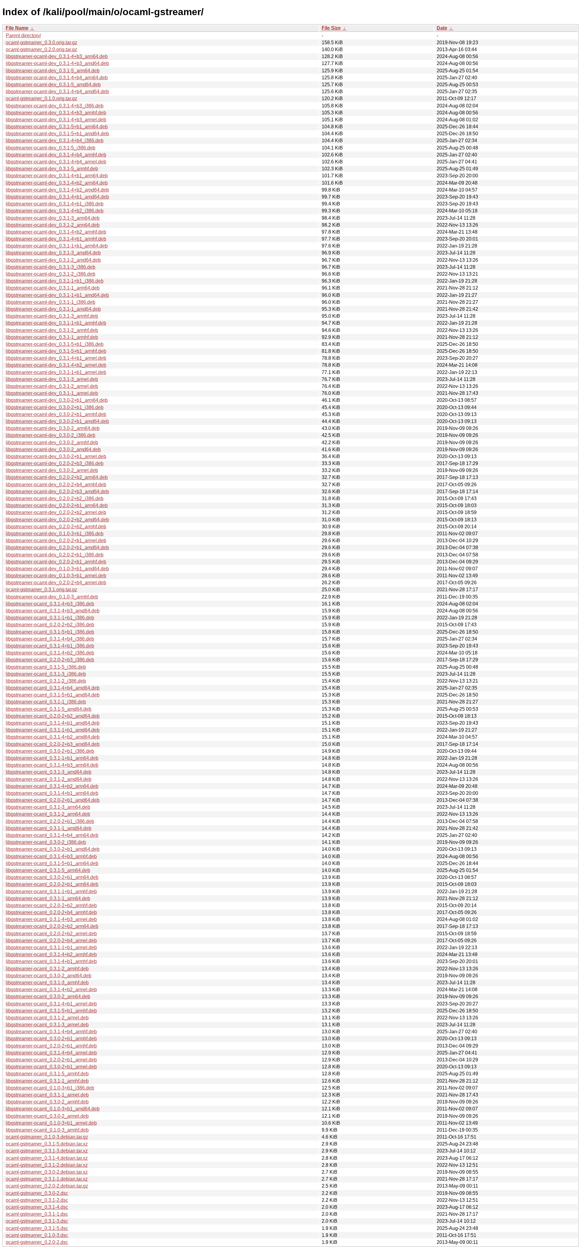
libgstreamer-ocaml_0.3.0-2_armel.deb (47, 1116)
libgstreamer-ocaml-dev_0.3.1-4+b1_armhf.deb (56, 238)
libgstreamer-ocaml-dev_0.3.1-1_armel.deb (52, 393)
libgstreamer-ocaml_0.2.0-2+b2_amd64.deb (53, 716)
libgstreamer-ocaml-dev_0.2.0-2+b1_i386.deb (54, 554)
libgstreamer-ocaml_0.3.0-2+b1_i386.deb (50, 751)
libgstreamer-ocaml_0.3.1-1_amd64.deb (48, 828)
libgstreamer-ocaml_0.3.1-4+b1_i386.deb (50, 645)
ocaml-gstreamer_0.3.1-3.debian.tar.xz (47, 1150)
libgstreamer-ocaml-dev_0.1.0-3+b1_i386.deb (54, 533)
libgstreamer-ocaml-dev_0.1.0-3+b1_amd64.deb (57, 568)
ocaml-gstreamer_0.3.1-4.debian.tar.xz (47, 1158)
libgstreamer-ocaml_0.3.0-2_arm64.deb (48, 996)
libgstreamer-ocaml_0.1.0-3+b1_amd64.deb (53, 1108)
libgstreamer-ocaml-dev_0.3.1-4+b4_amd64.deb (57, 91)
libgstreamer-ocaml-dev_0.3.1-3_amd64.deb (53, 252)
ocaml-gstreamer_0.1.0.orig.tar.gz (41, 98)
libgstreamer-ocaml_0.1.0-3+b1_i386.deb (50, 1087)
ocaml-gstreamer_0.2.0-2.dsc (37, 1242)
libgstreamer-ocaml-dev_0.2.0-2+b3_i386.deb (54, 463)
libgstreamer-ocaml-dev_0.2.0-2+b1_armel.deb (56, 540)
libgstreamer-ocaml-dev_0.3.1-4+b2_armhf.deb (56, 231)
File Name (17, 28)
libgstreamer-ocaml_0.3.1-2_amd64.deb (48, 779)
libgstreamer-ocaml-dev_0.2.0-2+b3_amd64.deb (57, 491)
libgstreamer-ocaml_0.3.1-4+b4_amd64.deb (53, 687)
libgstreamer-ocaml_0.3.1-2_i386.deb (46, 681)
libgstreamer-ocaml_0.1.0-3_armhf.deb (47, 1130)
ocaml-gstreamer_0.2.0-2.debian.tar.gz (47, 1185)
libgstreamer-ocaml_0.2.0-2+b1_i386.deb (50, 821)
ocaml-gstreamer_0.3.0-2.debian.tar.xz (47, 1172)
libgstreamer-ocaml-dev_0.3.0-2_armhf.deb (52, 442)
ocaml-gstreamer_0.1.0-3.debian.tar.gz (47, 1136)
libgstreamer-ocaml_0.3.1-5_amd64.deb (48, 709)
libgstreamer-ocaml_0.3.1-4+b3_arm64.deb (52, 765)
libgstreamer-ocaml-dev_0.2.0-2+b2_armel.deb (56, 512)
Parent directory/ (23, 35)
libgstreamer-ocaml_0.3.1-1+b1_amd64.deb (53, 730)
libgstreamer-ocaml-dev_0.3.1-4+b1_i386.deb (54, 203)
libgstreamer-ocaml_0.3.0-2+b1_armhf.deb (51, 1038)
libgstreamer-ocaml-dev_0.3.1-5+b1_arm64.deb (57, 126)
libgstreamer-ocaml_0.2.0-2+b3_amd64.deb (53, 744)
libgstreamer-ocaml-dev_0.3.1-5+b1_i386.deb (54, 344)
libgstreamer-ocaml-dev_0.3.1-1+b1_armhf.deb (56, 323)
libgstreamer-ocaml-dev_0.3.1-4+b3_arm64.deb (57, 56)
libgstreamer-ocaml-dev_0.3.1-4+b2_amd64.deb (57, 189)
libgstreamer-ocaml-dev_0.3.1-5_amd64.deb (53, 84)
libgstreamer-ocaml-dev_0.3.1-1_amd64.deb (53, 309)
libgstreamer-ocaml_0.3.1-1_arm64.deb (48, 898)
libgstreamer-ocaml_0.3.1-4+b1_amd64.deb (53, 723)
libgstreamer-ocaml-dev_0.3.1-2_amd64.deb (53, 260)
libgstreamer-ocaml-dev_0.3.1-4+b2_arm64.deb (57, 182)
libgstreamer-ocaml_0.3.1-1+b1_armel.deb (51, 947)
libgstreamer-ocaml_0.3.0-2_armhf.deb (47, 1101)
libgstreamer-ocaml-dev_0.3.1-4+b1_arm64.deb (57, 175)
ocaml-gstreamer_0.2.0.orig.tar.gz (41, 49)
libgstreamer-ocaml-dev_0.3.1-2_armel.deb (52, 386)
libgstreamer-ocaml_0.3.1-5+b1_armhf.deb (51, 1010)
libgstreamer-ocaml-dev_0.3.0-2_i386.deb (50, 435)
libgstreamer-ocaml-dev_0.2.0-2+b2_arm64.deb (57, 477)
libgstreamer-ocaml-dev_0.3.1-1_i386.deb (50, 302)
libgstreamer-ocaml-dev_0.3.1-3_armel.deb (52, 379)
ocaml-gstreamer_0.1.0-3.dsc (37, 1235)
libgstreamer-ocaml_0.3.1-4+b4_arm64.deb (52, 835)
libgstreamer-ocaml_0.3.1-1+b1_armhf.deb (51, 891)
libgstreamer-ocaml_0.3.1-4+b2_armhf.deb (51, 954)
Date (442, 28)
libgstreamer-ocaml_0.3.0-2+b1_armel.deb (51, 1066)
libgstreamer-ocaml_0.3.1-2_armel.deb (47, 1017)
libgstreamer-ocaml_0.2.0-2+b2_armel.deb (51, 933)
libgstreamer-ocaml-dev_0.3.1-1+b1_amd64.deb (57, 295)
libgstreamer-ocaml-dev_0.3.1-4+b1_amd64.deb (57, 196)
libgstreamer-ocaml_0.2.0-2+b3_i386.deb (50, 659)
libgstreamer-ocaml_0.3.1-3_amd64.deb (48, 772)
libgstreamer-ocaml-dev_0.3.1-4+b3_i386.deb (54, 105)
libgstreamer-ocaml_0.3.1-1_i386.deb (46, 701)
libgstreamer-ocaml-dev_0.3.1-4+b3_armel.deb (56, 119)
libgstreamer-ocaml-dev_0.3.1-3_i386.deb (50, 267)
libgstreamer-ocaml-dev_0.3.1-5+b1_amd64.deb (57, 133)
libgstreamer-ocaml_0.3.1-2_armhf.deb (47, 968)
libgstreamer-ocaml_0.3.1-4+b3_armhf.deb (51, 856)
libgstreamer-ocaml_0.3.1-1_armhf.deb (47, 1080)
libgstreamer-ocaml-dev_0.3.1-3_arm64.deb (53, 218)
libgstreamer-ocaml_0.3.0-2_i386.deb (46, 842)
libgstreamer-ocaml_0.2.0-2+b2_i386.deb (50, 624)
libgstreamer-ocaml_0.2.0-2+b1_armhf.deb (51, 1045)
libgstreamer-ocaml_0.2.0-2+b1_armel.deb (51, 1059)
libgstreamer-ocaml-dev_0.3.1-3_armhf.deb (52, 316)
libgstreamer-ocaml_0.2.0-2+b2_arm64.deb (52, 926)
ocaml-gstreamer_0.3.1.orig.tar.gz (41, 589)
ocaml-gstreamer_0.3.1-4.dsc (37, 1207)
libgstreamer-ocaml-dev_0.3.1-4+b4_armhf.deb (56, 154)
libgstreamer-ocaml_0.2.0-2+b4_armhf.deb (51, 912)
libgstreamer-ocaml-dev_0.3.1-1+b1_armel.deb (56, 372)
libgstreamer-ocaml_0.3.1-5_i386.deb (46, 667)
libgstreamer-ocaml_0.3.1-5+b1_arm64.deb (52, 863)
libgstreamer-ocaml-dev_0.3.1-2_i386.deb (50, 274)
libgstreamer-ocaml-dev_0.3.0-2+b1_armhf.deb (56, 414)
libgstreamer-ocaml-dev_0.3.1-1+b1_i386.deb (54, 281)
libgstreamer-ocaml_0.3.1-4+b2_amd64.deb (53, 736)
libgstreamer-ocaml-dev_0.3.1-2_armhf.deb (52, 330)
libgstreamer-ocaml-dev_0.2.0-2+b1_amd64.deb (57, 547)
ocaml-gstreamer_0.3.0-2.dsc (37, 1193)
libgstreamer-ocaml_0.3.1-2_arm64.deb (48, 814)
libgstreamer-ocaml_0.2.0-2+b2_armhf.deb (51, 905)
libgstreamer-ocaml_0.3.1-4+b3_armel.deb (51, 919)
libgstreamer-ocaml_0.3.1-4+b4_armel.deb (51, 1052)
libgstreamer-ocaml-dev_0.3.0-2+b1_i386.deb (54, 407)
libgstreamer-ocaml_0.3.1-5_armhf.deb (47, 1073)
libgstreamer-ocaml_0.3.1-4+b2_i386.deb (50, 652)
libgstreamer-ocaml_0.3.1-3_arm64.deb (48, 807)
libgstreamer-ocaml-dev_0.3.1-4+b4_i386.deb (54, 140)
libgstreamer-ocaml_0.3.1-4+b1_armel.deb (51, 1003)
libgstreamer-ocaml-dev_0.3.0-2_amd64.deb (53, 449)
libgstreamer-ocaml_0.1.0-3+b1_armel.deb (51, 1123)
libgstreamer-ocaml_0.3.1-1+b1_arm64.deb (52, 758)
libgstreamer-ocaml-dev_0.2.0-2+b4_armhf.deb (56, 484)
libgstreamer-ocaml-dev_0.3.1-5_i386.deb (50, 147)
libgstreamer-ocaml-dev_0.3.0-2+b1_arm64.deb (57, 400)
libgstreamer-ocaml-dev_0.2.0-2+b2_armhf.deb (56, 526)
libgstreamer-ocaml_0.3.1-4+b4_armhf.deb (51, 1031)
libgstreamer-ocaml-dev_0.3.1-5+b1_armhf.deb (56, 351)
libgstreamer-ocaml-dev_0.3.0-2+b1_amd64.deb (57, 421)
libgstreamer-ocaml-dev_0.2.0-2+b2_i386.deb (54, 498)
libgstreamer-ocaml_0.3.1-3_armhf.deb (47, 982)
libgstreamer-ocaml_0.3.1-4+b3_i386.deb (50, 603)
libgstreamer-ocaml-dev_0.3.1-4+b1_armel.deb (56, 358)
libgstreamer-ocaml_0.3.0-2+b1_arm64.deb (52, 877)
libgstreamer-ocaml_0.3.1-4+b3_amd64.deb (53, 610)
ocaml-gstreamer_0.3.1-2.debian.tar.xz (47, 1165)
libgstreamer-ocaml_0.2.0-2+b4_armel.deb (51, 940)
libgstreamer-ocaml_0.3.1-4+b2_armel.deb (51, 989)
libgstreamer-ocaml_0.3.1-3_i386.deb (46, 674)
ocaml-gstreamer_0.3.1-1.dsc (37, 1214)
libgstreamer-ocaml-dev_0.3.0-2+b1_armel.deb (56, 456)
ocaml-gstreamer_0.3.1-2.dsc (37, 1200)
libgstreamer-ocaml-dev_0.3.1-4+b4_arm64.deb (57, 77)
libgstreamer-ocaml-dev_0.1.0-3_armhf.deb (52, 596)
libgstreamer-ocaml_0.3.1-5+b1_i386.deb (50, 631)
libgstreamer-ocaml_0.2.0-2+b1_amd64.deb (53, 800)
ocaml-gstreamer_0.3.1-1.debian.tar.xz (47, 1179)
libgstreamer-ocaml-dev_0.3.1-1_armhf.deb (52, 337)
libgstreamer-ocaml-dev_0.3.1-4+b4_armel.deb (56, 161)
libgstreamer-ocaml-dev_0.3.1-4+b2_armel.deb (56, 365)
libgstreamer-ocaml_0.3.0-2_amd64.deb (48, 975)
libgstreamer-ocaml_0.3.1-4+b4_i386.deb (50, 638)
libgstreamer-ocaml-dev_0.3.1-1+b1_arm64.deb (57, 245)
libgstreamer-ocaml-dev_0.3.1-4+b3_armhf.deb (56, 112)
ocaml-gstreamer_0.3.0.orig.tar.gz (41, 42)
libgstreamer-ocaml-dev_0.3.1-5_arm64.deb (53, 70)
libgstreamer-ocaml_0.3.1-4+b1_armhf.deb (51, 961)
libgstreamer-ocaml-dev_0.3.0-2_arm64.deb (53, 428)
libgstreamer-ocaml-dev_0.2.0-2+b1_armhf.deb (56, 561)
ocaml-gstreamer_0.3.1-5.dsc (37, 1228)
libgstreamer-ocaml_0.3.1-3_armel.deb (47, 1024)
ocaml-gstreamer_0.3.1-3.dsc (37, 1221)
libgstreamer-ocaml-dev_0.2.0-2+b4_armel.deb (56, 582)
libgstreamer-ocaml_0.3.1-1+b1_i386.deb (50, 617)
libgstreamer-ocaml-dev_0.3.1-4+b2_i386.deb (54, 210)
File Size (331, 28)
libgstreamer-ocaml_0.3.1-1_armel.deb (47, 1094)
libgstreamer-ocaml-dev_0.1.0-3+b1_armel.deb (56, 575)
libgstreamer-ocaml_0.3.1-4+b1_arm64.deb (52, 793)
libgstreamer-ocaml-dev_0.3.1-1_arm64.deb (53, 287)
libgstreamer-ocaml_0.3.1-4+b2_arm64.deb (52, 786)
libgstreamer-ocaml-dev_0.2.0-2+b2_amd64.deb (57, 519)
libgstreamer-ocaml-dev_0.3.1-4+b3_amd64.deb (57, 63)
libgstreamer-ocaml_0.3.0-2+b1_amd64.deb (53, 849)
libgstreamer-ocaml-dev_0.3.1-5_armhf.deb (52, 168)
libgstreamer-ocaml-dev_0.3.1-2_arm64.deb (53, 225)
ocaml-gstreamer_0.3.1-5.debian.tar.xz (47, 1143)
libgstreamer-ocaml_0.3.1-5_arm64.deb (48, 870)
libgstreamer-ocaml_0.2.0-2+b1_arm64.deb (52, 884)
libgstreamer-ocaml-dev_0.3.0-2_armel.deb (52, 470)
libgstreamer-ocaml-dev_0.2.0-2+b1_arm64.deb (57, 505)
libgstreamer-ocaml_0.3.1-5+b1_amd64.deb (53, 694)
